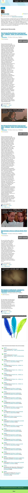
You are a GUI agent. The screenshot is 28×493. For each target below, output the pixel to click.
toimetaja (22, 268)
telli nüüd (23, 41)
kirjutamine (4, 109)
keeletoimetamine (6, 268)
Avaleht (16, 1)
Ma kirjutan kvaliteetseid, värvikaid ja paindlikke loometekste (12, 389)
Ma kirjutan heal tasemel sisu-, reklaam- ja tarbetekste (13, 417)
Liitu (20, 1)
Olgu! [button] (14, 491)
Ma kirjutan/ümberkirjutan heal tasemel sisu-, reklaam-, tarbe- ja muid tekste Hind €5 (14, 34)
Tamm (5, 347)
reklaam (19, 109)
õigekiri (17, 268)
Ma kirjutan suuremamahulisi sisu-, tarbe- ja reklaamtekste (14, 350)
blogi (23, 109)
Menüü (2, 8)
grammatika (12, 268)
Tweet (2, 106)
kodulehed (15, 109)
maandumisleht (19, 111)
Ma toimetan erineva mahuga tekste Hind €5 (14, 231)
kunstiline (4, 317)
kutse (21, 316)
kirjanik (8, 317)
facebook (4, 105)
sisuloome (10, 109)
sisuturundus (5, 111)
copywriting (4, 112)
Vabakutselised (4, 3)
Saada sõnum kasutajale (17, 16)
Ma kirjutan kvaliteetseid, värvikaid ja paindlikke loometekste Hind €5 (12, 290)
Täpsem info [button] (20, 487)
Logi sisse (25, 1)
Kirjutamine (4, 37)
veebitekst (10, 111)
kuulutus (24, 316)
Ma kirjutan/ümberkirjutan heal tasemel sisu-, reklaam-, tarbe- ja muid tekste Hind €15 (14, 127)
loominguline (5, 316)
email (10, 105)
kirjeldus (17, 316)
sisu (14, 111)
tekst (3, 270)
